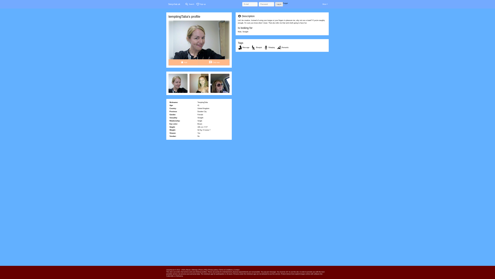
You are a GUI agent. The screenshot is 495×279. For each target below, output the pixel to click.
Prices (201, 270)
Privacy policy (213, 270)
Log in (279, 4)
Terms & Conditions (226, 270)
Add (183, 62)
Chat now (214, 62)
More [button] (324, 4)
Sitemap (194, 270)
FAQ (205, 270)
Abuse (188, 270)
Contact (236, 270)
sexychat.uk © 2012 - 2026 (175, 270)
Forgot (285, 3)
